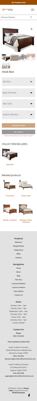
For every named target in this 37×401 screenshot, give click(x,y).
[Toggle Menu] (32, 10)
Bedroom (18, 242)
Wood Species (10, 115)
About (18, 272)
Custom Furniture (18, 287)
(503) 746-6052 (18, 336)
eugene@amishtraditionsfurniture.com (19, 376)
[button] (31, 29)
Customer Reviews (18, 283)
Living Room (18, 250)
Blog (18, 276)
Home (18, 268)
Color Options (18, 291)
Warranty (18, 279)
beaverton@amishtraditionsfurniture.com (20, 359)
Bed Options (9, 93)
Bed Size (7, 104)
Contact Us (18, 295)
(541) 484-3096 (18, 373)
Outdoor (18, 257)
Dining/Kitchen (18, 246)
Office (18, 254)
